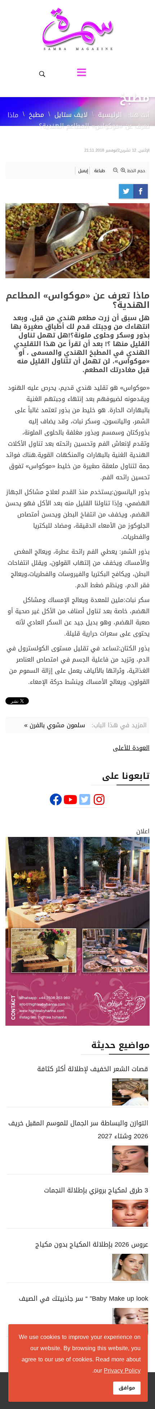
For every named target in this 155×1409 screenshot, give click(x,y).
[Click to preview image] (77, 240)
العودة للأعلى (131, 748)
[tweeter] (85, 800)
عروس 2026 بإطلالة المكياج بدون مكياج (91, 1244)
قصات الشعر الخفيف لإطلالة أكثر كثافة (92, 1069)
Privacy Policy (122, 1370)
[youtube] (70, 800)
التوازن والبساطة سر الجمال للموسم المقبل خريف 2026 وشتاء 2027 (78, 1129)
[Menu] (83, 74)
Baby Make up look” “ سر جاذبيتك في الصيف (83, 1298)
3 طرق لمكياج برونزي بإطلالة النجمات (96, 1190)
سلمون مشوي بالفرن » (54, 725)
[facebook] (56, 800)
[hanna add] (77, 931)
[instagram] (99, 800)
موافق (127, 1388)
